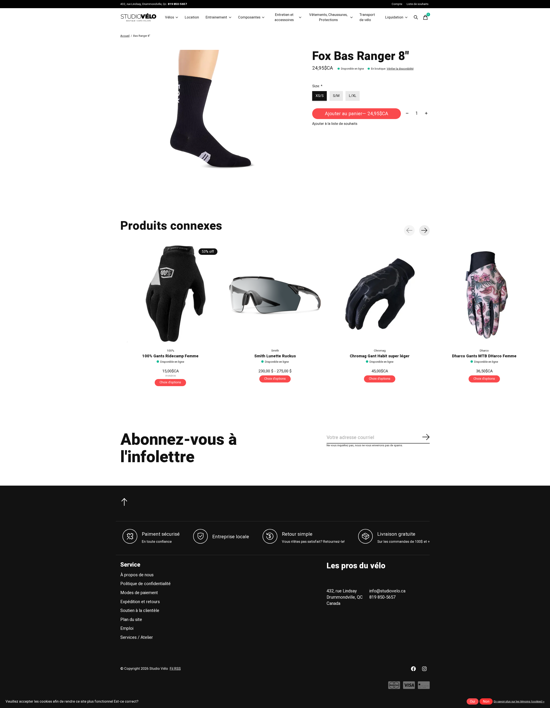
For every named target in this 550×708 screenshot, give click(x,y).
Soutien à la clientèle (139, 610)
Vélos (169, 17)
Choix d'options (170, 382)
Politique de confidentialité (145, 584)
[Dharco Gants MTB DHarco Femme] (484, 295)
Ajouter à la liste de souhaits (334, 123)
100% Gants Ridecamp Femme (170, 356)
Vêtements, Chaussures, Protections (328, 17)
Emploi (126, 628)
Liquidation (394, 17)
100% (170, 351)
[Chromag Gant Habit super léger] (380, 295)
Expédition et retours (140, 602)
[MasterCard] (394, 687)
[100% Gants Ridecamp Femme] (170, 295)
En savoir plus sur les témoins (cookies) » (519, 701)
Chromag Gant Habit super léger (379, 356)
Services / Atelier (136, 637)
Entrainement (216, 17)
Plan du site (131, 619)
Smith (275, 351)
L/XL (352, 95)
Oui (472, 701)
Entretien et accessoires (284, 17)
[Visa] (409, 687)
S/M (336, 95)
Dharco (484, 351)
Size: (317, 86)
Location (192, 17)
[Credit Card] (424, 687)
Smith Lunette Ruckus (275, 356)
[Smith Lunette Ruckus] (275, 295)
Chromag (380, 351)
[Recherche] (416, 17)
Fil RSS (175, 668)
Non (486, 701)
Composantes (249, 17)
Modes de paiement (139, 593)
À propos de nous (137, 575)
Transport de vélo (367, 17)
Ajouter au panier (356, 113)
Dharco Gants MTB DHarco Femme (484, 356)
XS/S (320, 95)
